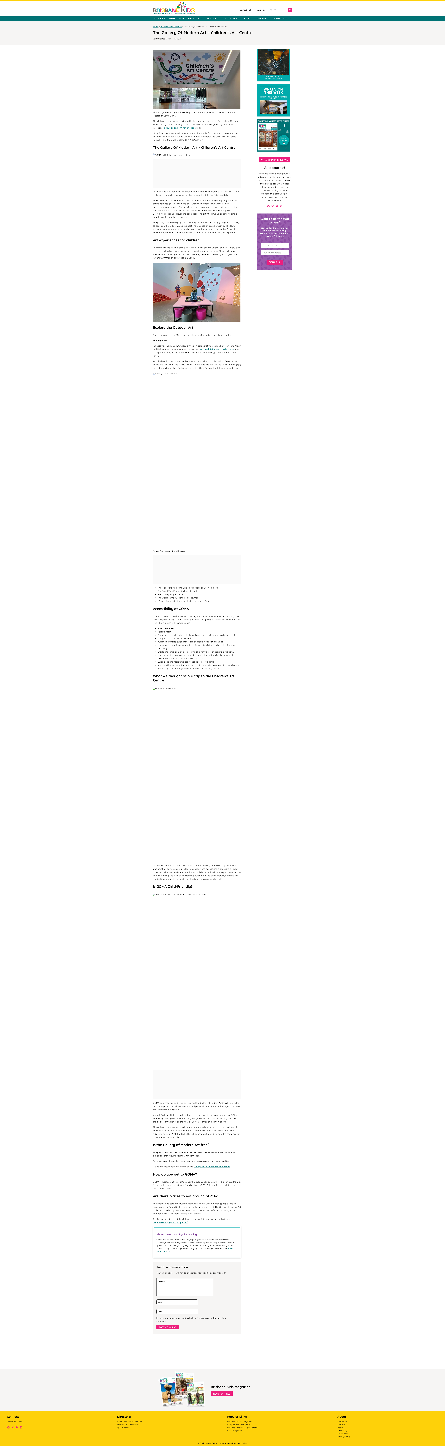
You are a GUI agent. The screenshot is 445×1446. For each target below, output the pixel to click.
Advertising (342, 1430)
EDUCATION (262, 19)
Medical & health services (128, 1424)
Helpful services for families (129, 1421)
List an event (343, 1433)
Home (155, 26)
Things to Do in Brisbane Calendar (212, 1166)
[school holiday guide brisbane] (273, 120)
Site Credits (241, 1443)
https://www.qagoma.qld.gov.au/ (170, 1222)
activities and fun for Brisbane (180, 127)
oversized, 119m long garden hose (216, 349)
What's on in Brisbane (274, 160)
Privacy (215, 1443)
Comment (162, 1281)
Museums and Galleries (171, 26)
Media (340, 1428)
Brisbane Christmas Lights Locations (243, 1428)
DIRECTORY (211, 19)
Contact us (342, 1421)
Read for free (221, 1393)
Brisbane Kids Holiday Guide (240, 1421)
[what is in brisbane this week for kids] (273, 85)
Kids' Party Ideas (234, 1430)
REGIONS (247, 19)
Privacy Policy (343, 1436)
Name (161, 1302)
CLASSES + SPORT (230, 19)
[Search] (290, 10)
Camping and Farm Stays (238, 1424)
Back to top (204, 1443)
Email (160, 1311)
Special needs (123, 1428)
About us (341, 1424)
